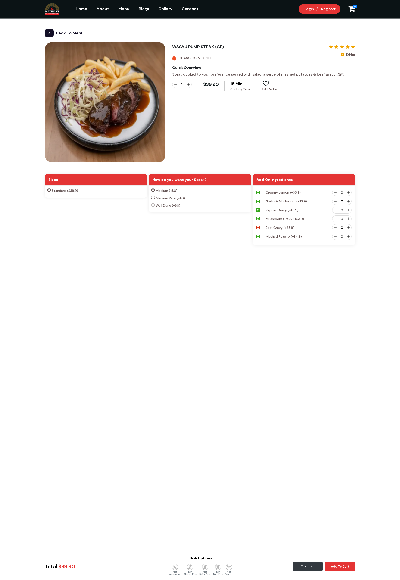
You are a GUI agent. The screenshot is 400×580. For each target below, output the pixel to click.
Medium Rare (170, 198)
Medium (166, 191)
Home (81, 9)
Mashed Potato (284, 236)
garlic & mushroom (286, 201)
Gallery (165, 9)
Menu (123, 9)
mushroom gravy (285, 219)
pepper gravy (282, 210)
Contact (190, 9)
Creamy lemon (283, 192)
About (103, 9)
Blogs (144, 9)
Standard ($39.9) (65, 191)
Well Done (168, 205)
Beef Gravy (280, 228)
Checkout (307, 566)
